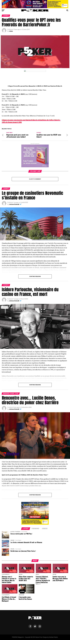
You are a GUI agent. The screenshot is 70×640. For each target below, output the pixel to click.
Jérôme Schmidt (14, 204)
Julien (11, 31)
